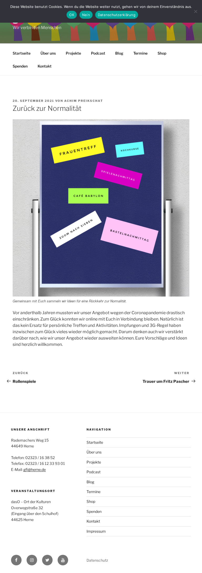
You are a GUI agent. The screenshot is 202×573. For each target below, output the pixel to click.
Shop (162, 53)
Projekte (73, 53)
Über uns (48, 53)
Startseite (22, 53)
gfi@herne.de (34, 469)
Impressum (96, 531)
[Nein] (195, 11)
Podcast (98, 53)
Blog (119, 53)
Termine (140, 53)
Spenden (20, 66)
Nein (86, 15)
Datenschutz (97, 560)
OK (71, 15)
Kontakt (45, 66)
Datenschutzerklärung (116, 15)
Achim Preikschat (83, 101)
